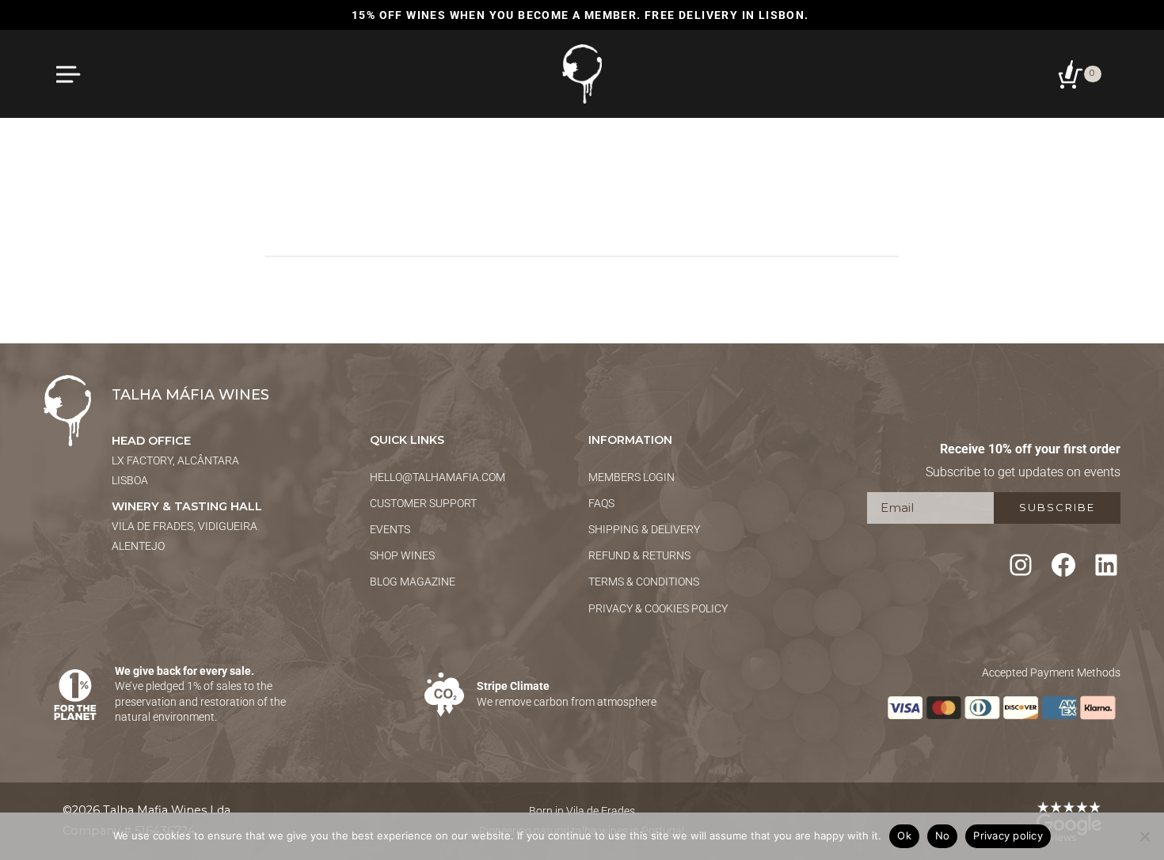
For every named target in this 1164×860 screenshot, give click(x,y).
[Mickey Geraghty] (582, 173)
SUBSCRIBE (1057, 507)
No (942, 835)
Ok (904, 835)
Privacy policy (1008, 835)
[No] (1144, 836)
